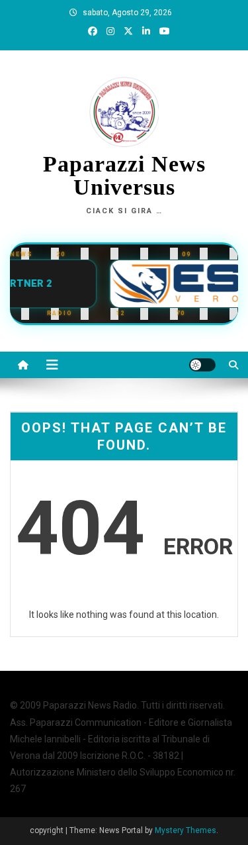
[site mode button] (202, 365)
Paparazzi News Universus (124, 175)
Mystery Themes (185, 830)
